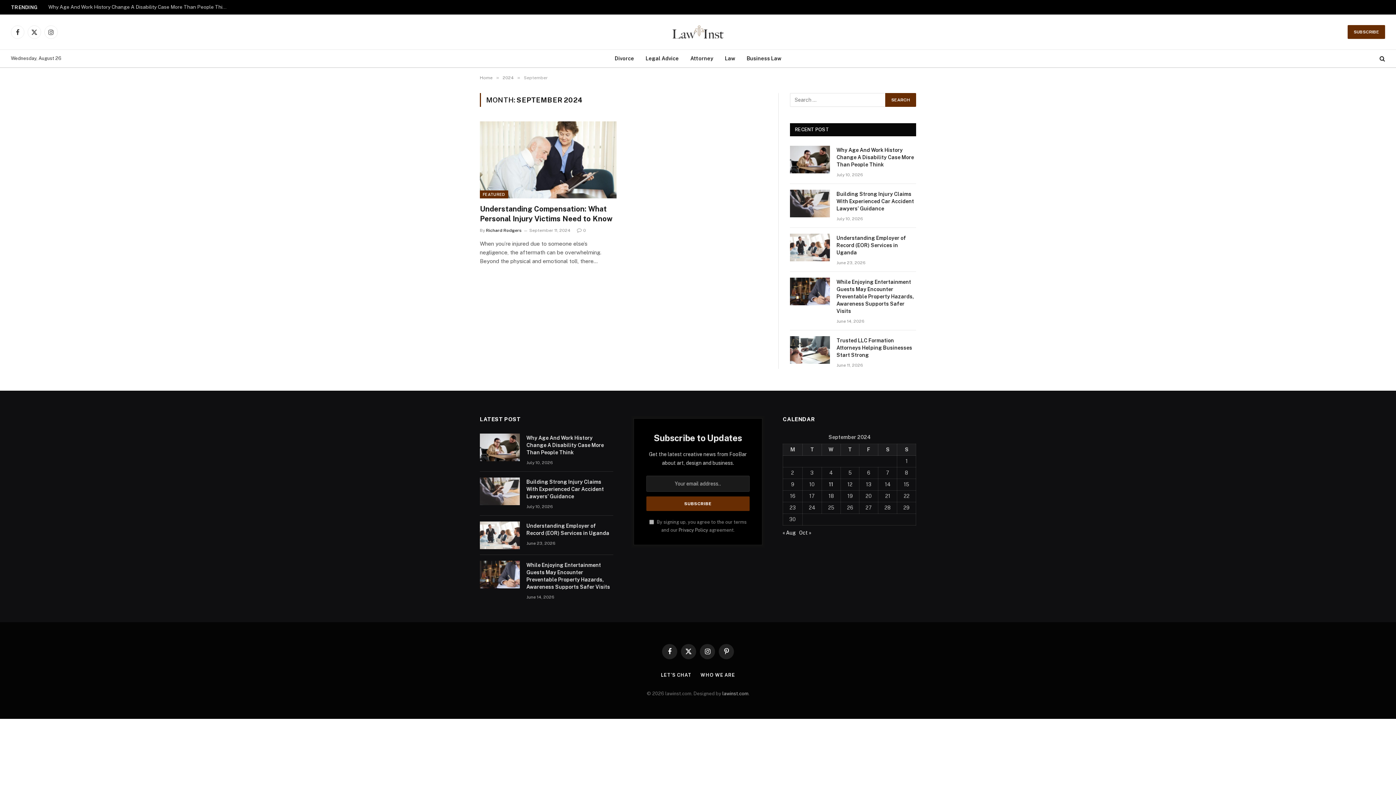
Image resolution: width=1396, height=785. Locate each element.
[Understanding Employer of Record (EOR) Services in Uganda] (810, 247)
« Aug (789, 533)
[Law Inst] (698, 32)
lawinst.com (735, 693)
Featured (494, 194)
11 (831, 484)
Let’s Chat (676, 675)
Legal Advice (662, 58)
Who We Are (718, 675)
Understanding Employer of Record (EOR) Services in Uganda (871, 245)
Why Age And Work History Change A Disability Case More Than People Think (875, 157)
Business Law (764, 58)
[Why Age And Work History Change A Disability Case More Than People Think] (810, 159)
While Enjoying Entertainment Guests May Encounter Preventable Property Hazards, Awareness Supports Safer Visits (875, 296)
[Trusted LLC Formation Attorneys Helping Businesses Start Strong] (810, 350)
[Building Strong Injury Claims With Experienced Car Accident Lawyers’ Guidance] (810, 203)
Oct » (805, 533)
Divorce (624, 58)
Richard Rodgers (504, 230)
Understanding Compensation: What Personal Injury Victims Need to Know (546, 214)
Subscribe (1366, 32)
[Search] (1381, 59)
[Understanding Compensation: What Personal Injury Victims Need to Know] (548, 159)
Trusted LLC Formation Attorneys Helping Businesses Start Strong (874, 348)
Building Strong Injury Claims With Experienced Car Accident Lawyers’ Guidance (139, 7)
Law (730, 58)
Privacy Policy (693, 530)
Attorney (701, 58)
